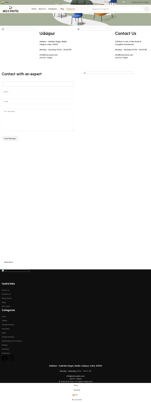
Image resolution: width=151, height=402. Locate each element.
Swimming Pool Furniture (12, 341)
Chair (4, 316)
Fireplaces (6, 353)
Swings (4, 345)
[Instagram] (11, 358)
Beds (4, 333)
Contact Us (6, 294)
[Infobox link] (111, 2)
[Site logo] (10, 9)
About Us (5, 290)
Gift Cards (6, 306)
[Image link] (16, 276)
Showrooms (6, 298)
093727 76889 (46, 58)
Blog (3, 302)
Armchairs (6, 329)
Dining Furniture (8, 325)
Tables (4, 320)
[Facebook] (5, 358)
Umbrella (5, 349)
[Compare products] (146, 9)
